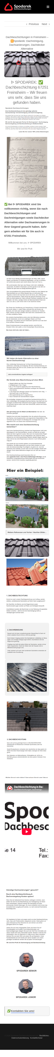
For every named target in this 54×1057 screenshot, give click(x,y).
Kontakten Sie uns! (22, 1011)
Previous (34, 24)
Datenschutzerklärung (20, 1038)
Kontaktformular (36, 1038)
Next (44, 24)
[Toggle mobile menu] (48, 6)
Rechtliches (44, 1036)
